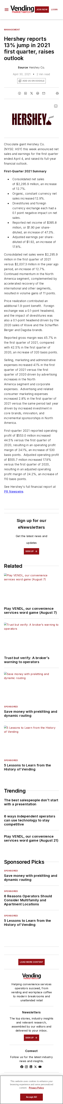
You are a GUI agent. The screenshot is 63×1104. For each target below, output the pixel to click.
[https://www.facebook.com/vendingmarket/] (22, 1066)
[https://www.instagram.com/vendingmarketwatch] (26, 1066)
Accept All (31, 1097)
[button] (6, 9)
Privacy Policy (36, 1088)
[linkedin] (25, 93)
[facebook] (19, 93)
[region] (31, 1089)
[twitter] (31, 93)
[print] (57, 93)
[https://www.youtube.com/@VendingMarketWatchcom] (40, 1066)
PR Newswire (13, 491)
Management (12, 29)
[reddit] (37, 93)
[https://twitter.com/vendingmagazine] (35, 1066)
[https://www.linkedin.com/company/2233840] (31, 1066)
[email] (43, 93)
